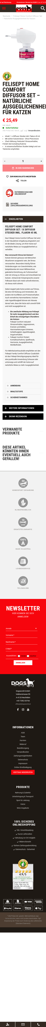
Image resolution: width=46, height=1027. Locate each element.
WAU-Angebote (23, 808)
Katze (23, 804)
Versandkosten (23, 752)
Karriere (23, 740)
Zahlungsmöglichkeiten (23, 756)
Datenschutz (23, 760)
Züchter (33, 656)
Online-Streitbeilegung (23, 767)
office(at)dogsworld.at (23, 704)
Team (23, 737)
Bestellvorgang (23, 748)
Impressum (22, 763)
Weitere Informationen (21, 408)
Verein (23, 656)
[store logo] (24, 8)
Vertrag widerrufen (23, 772)
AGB (23, 733)
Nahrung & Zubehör (23, 793)
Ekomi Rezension (18, 416)
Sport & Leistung (23, 800)
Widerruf (23, 744)
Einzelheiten (16, 219)
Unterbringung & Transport (22, 796)
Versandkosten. (34, 131)
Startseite (6, 16)
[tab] (23, 219)
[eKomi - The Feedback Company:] (7, 80)
